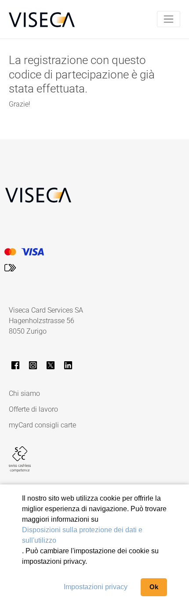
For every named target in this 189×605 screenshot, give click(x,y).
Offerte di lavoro (33, 409)
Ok (153, 587)
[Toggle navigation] (168, 19)
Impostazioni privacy (95, 587)
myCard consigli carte (42, 425)
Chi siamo (24, 393)
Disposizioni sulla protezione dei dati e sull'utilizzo (82, 535)
